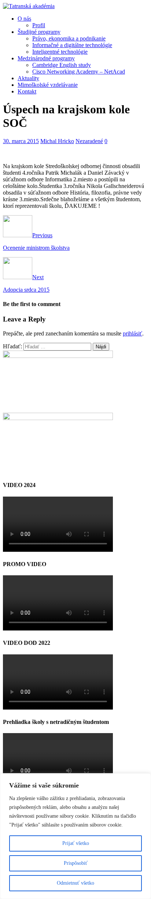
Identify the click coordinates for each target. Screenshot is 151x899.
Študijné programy (39, 32)
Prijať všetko (75, 843)
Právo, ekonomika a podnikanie (69, 38)
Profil (38, 25)
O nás (24, 18)
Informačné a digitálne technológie (72, 45)
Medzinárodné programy (46, 58)
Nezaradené (89, 141)
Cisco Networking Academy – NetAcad (78, 71)
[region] (75, 836)
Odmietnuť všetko (75, 883)
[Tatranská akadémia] (29, 6)
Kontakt (27, 91)
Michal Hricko (57, 141)
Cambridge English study (61, 65)
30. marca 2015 (21, 141)
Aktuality (28, 78)
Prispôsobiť (76, 863)
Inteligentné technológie (60, 52)
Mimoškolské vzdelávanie (48, 85)
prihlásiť (132, 333)
